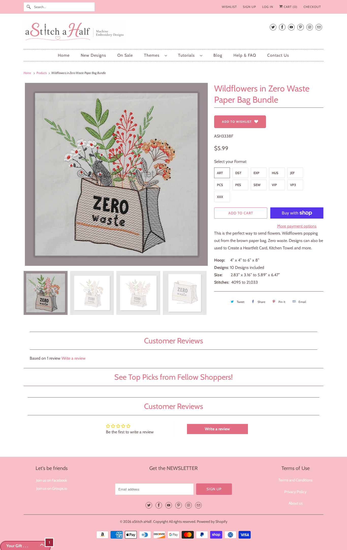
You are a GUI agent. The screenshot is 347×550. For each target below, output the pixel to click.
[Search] (29, 6)
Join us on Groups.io (51, 488)
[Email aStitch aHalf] (319, 27)
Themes (153, 55)
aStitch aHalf (142, 521)
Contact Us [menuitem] (278, 55)
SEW (257, 185)
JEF (292, 173)
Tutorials (187, 55)
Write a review (73, 358)
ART (220, 173)
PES (238, 185)
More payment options (297, 226)
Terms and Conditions (295, 480)
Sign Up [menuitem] (249, 7)
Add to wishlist (237, 122)
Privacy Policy (295, 492)
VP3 (293, 185)
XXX (220, 197)
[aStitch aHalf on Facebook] (282, 27)
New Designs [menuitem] (93, 55)
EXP (256, 173)
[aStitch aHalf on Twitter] (273, 27)
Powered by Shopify (212, 521)
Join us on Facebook (51, 480)
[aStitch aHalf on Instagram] (309, 27)
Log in (267, 7)
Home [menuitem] (64, 55)
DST (238, 173)
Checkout (312, 7)
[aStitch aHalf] (173, 32)
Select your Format (230, 161)
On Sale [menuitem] (125, 55)
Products (42, 73)
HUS (275, 173)
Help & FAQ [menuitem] (244, 55)
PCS (220, 185)
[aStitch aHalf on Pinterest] (300, 27)
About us (296, 503)
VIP (274, 185)
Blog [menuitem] (217, 55)
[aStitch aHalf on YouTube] (291, 27)
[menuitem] (155, 55)
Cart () (290, 7)
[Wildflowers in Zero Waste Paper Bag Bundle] (116, 174)
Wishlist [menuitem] (229, 7)
